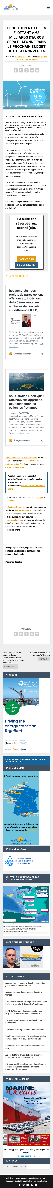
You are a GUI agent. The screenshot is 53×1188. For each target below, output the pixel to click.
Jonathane (19, 56)
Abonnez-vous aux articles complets (21, 457)
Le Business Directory (14, 507)
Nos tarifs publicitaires (23, 1181)
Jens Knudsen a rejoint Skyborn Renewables (24, 1029)
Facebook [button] (9, 501)
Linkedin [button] (39, 497)
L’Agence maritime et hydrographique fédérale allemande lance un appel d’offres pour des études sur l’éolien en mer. (25, 1066)
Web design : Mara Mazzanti (17, 1178)
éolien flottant (32, 60)
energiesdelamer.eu (15, 467)
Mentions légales (40, 1181)
